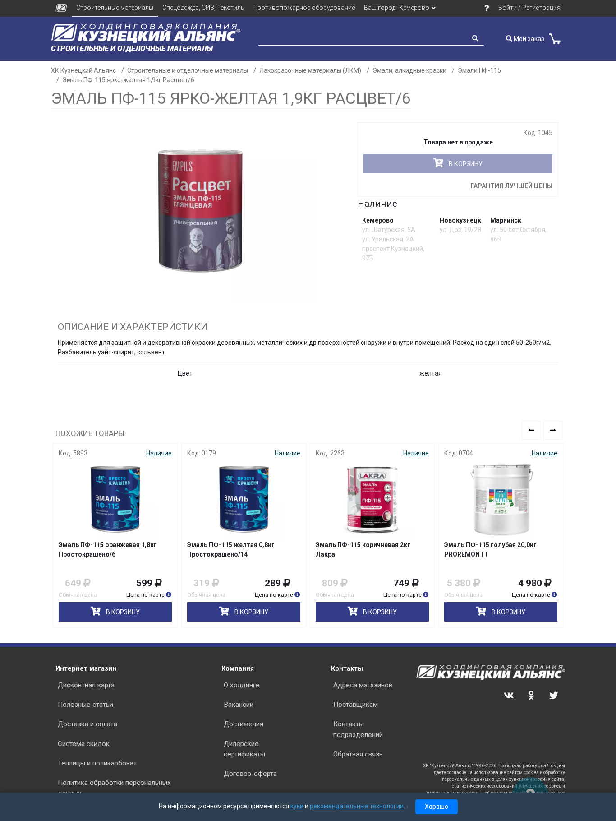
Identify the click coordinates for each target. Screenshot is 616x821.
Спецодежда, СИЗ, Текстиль (203, 7)
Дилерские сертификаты (244, 749)
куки (296, 806)
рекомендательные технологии (357, 806)
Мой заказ (528, 38)
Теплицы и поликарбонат (97, 763)
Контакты (347, 668)
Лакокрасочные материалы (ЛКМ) (310, 70)
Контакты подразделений (358, 729)
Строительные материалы (114, 7)
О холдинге (242, 685)
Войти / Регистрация (529, 7)
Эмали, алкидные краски (409, 70)
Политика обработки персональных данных (114, 788)
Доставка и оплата (87, 724)
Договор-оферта (250, 774)
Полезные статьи (85, 704)
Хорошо (436, 806)
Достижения (243, 724)
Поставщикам (355, 704)
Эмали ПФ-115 (479, 70)
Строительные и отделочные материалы (187, 70)
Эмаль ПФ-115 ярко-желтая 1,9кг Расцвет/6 (128, 79)
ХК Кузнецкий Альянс (83, 70)
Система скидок (84, 744)
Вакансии (238, 704)
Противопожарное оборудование (304, 7)
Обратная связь (358, 754)
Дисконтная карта (86, 685)
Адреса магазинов (362, 685)
